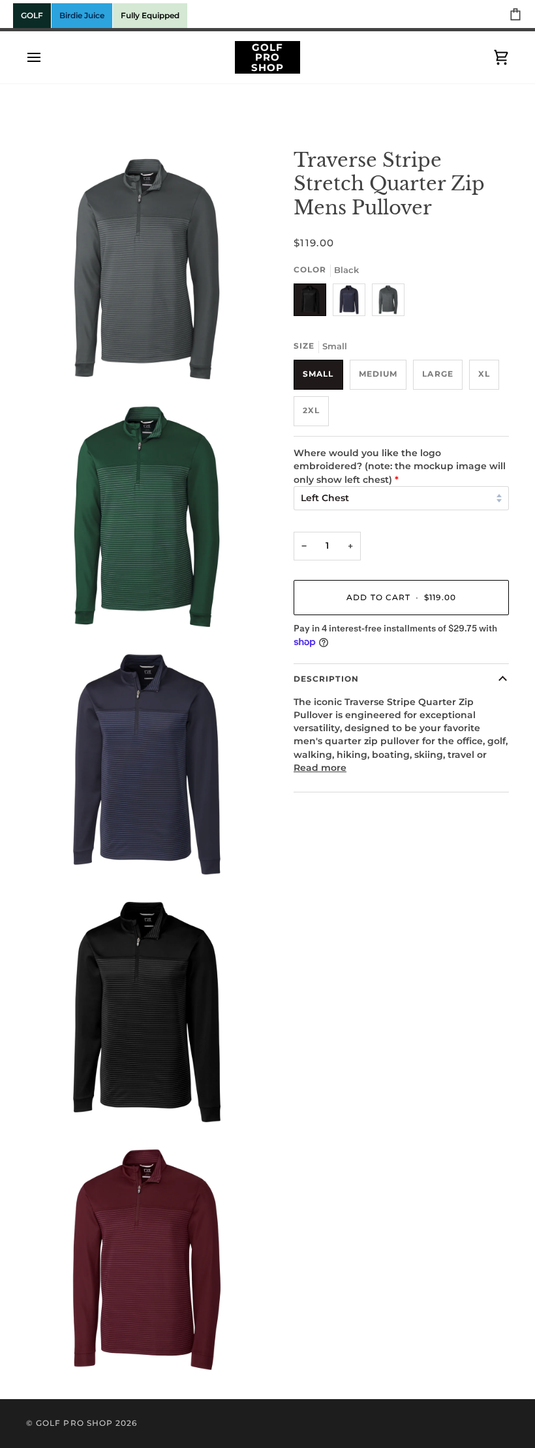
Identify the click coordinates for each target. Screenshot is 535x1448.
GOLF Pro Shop (74, 1423)
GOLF (32, 15)
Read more (320, 767)
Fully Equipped (150, 15)
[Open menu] (45, 57)
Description (326, 679)
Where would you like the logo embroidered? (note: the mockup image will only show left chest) (400, 466)
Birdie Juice (81, 15)
